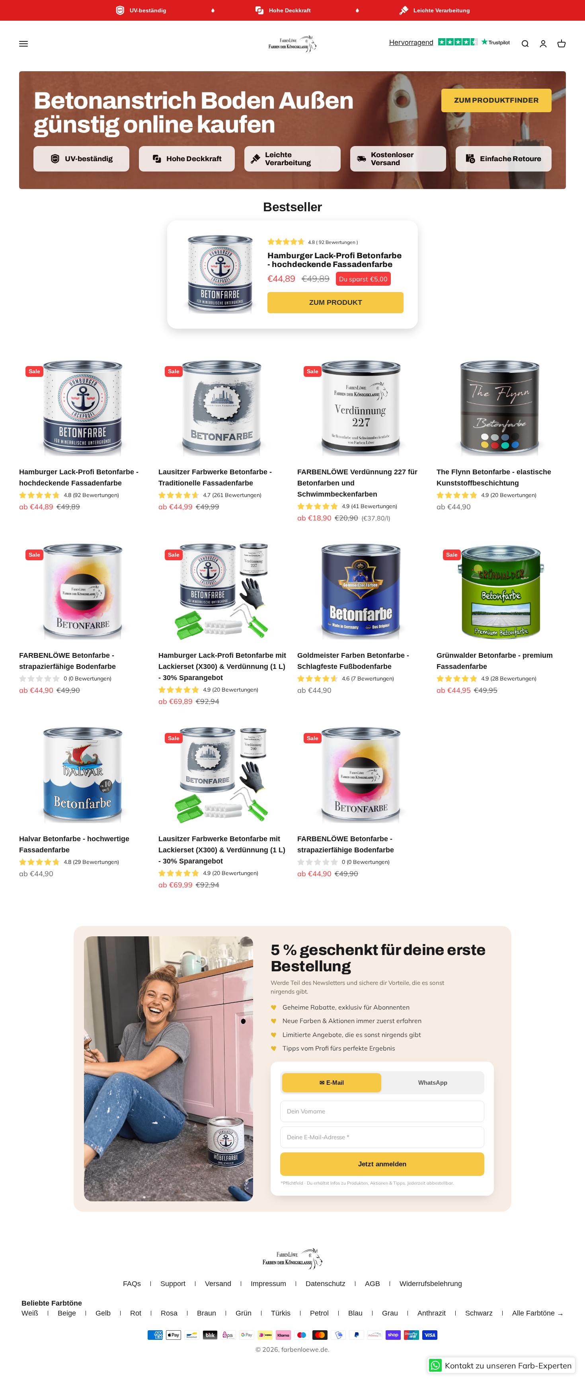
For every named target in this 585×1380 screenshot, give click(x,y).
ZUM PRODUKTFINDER (496, 100)
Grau (390, 1313)
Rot (135, 1313)
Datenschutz (325, 1284)
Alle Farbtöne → (538, 1313)
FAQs (132, 1284)
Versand (218, 1284)
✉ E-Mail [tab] (332, 1082)
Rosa (169, 1313)
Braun (206, 1313)
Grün (244, 1313)
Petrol (319, 1313)
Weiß (29, 1313)
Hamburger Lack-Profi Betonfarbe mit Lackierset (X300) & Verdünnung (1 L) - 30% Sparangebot (222, 666)
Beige (67, 1313)
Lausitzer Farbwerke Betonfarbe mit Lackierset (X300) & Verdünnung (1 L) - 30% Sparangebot (221, 850)
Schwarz (479, 1313)
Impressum (268, 1284)
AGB (372, 1284)
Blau (355, 1313)
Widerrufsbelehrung (431, 1284)
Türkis (281, 1313)
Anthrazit (431, 1313)
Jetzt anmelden (382, 1164)
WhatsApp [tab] (432, 1082)
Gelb (103, 1313)
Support (172, 1284)
